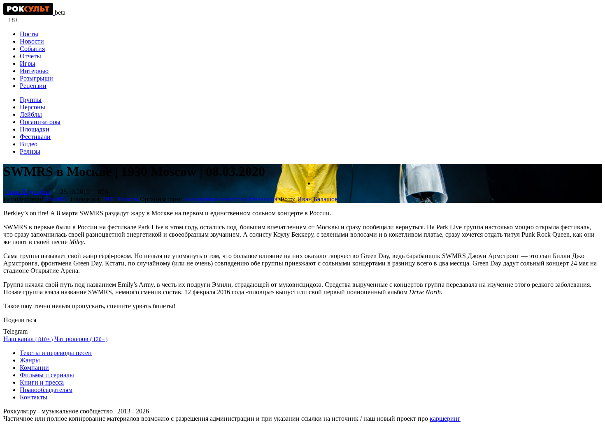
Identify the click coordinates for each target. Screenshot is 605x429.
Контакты (33, 397)
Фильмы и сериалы (47, 374)
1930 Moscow (121, 199)
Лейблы (31, 114)
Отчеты (30, 56)
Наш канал (28, 338)
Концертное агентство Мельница (230, 199)
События (32, 48)
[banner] (29, 12)
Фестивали (35, 136)
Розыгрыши (36, 78)
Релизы (30, 151)
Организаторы (40, 121)
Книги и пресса (42, 382)
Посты (29, 33)
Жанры (30, 360)
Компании (34, 367)
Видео (28, 144)
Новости (32, 41)
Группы (31, 99)
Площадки (34, 129)
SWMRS (57, 199)
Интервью (34, 70)
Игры (27, 63)
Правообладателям (46, 389)
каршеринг (445, 418)
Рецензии (33, 85)
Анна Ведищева (27, 191)
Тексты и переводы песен (56, 352)
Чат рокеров (80, 338)
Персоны (32, 107)
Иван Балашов (317, 199)
